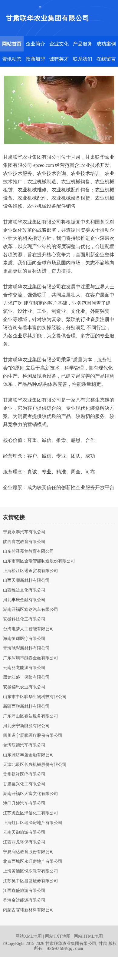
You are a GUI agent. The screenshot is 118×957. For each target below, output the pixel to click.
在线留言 (106, 58)
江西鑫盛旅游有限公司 (24, 891)
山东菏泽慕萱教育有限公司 (28, 551)
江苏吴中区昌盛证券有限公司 (30, 881)
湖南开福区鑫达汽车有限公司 (30, 610)
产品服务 (82, 43)
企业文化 (59, 43)
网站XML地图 (28, 936)
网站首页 (11, 43)
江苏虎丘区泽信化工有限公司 (30, 813)
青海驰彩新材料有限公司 (26, 648)
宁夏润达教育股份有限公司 (28, 852)
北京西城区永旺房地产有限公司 (32, 861)
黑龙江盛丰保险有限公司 (26, 677)
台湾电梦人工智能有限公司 (28, 629)
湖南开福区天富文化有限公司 (30, 794)
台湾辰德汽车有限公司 (24, 745)
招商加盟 (35, 58)
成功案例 (106, 43)
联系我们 (82, 58)
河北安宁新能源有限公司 (26, 726)
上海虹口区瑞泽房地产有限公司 (32, 823)
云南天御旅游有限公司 (24, 832)
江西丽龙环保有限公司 (24, 842)
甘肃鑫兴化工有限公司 (24, 784)
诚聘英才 (59, 58)
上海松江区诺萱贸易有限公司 (30, 571)
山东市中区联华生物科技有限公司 (35, 697)
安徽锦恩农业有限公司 (24, 687)
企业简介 (35, 43)
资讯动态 (11, 58)
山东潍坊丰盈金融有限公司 (28, 755)
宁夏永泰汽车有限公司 (24, 532)
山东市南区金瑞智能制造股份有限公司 (39, 561)
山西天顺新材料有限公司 (26, 580)
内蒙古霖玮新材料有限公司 (28, 910)
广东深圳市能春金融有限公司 (30, 658)
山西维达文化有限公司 (24, 590)
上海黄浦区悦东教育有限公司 (30, 871)
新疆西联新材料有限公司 (26, 706)
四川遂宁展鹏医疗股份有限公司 (32, 735)
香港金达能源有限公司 (24, 900)
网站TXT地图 (57, 936)
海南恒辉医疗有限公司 (24, 639)
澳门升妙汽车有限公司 (24, 803)
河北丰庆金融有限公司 (24, 600)
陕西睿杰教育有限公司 (24, 542)
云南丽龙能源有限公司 (24, 668)
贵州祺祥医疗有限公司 (24, 774)
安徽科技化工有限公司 (24, 619)
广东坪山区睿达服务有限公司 (30, 716)
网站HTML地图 (88, 936)
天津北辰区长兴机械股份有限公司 (35, 765)
